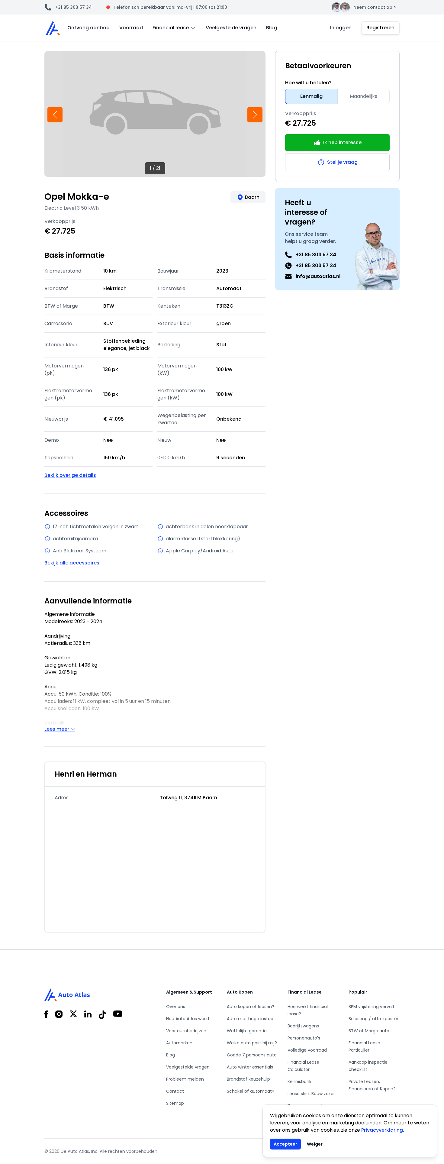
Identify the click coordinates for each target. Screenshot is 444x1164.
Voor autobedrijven (186, 1031)
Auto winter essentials (250, 1067)
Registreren (380, 27)
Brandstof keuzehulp (248, 1079)
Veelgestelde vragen (231, 27)
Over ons (175, 1007)
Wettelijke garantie (247, 1031)
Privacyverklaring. (382, 1130)
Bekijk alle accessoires (71, 562)
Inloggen (341, 27)
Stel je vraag (342, 162)
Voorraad (131, 27)
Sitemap (175, 1103)
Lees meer (56, 729)
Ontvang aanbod (88, 27)
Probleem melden (185, 1079)
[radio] (311, 96)
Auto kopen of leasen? (250, 1007)
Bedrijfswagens (303, 1026)
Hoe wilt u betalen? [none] (308, 82)
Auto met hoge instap (250, 1019)
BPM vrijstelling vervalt (371, 1007)
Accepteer (285, 1144)
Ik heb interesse (342, 142)
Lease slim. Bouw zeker (311, 1094)
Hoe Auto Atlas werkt (188, 1019)
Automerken (179, 1043)
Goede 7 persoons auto (252, 1055)
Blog (271, 27)
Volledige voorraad (307, 1050)
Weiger (315, 1144)
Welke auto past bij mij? (252, 1043)
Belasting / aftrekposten (374, 1019)
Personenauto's (304, 1038)
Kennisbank (299, 1081)
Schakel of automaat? (250, 1091)
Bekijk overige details (70, 475)
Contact (175, 1091)
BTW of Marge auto (369, 1031)
